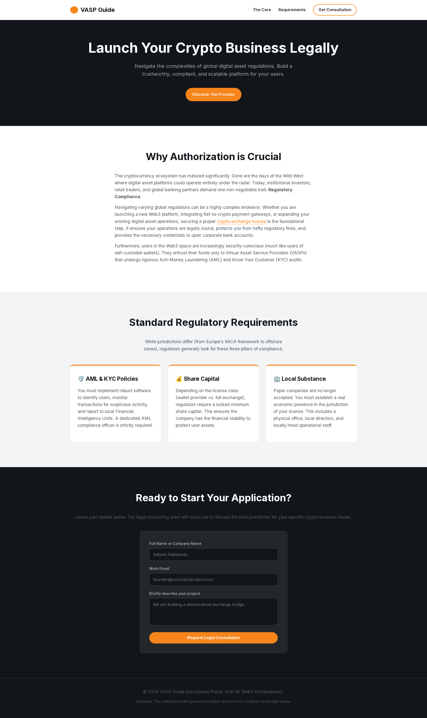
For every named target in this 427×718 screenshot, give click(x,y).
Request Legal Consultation (213, 638)
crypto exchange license (241, 221)
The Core (262, 9)
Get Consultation (335, 9)
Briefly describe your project (174, 593)
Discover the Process (213, 94)
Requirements (292, 9)
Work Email (159, 568)
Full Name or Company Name (175, 543)
